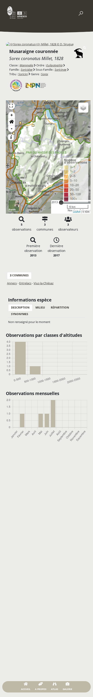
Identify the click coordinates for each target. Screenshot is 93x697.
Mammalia (26, 65)
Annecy (12, 283)
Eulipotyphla (54, 65)
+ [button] (11, 115)
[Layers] (83, 108)
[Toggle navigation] (80, 12)
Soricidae (27, 70)
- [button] (11, 128)
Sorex (44, 74)
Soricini (23, 74)
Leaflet (76, 211)
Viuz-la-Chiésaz (43, 283)
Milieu (40, 307)
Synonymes (19, 314)
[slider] (61, 202)
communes (19, 275)
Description (20, 307)
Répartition (60, 307)
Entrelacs (25, 283)
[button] (11, 121)
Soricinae (60, 70)
